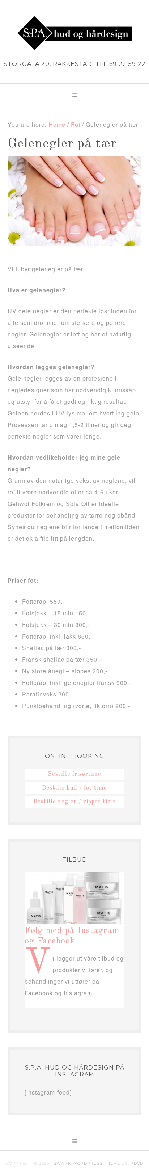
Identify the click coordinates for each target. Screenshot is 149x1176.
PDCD (137, 1163)
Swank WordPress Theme (87, 1163)
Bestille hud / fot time (74, 788)
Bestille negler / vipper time (74, 802)
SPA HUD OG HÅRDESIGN (74, 33)
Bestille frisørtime (74, 774)
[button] (74, 93)
